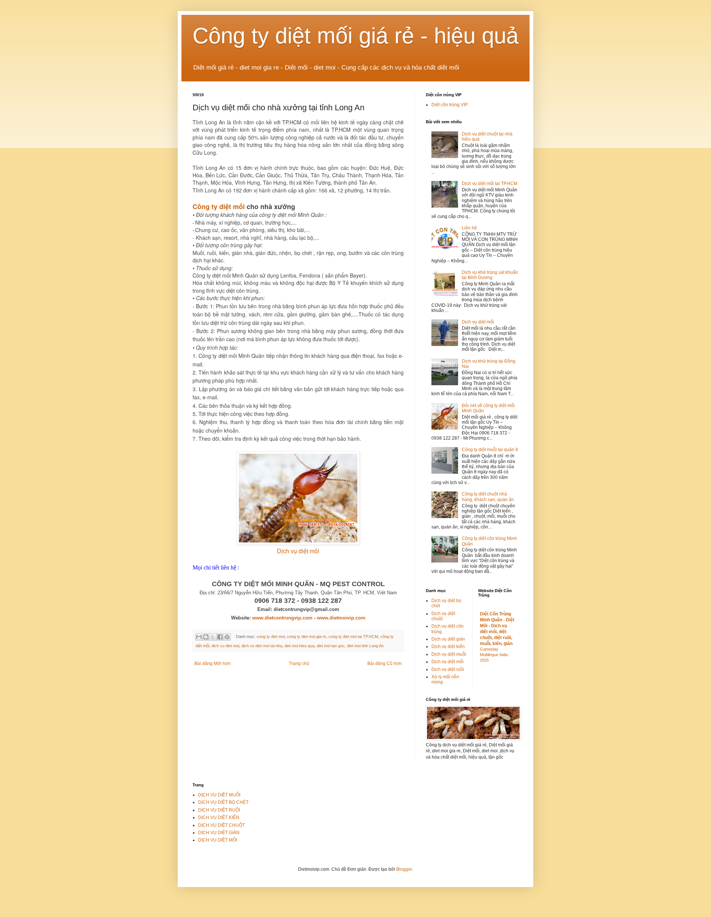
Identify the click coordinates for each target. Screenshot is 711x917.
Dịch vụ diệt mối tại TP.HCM (489, 183)
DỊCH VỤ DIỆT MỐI (217, 840)
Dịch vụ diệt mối (298, 551)
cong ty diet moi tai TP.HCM (353, 636)
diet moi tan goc (331, 646)
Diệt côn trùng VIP (449, 104)
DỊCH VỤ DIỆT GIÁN (219, 832)
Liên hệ (469, 228)
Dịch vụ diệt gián (448, 639)
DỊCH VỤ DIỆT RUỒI (219, 810)
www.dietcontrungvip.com (282, 618)
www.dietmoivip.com (341, 618)
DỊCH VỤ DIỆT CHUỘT (221, 825)
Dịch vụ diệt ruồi (447, 669)
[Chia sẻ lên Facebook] (220, 637)
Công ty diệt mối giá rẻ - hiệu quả (355, 35)
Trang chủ (299, 663)
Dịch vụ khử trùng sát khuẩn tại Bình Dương (490, 275)
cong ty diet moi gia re (306, 636)
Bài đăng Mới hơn (212, 663)
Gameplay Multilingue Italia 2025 (494, 654)
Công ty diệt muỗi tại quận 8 (490, 449)
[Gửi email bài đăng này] (199, 637)
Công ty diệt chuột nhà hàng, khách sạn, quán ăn (488, 496)
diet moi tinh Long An (365, 646)
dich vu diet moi (225, 646)
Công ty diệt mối (219, 206)
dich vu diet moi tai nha (261, 646)
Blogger (404, 869)
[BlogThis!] (206, 637)
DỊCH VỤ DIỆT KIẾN (218, 817)
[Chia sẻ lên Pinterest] (227, 637)
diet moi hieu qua (299, 646)
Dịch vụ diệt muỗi (448, 654)
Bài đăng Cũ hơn (384, 663)
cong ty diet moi (271, 636)
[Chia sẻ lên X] (213, 637)
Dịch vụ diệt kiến (448, 646)
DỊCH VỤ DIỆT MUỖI (219, 794)
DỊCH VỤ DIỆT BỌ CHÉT (223, 802)
